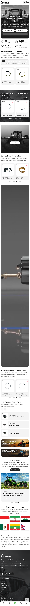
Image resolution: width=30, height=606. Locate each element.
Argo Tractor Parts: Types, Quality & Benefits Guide (14, 494)
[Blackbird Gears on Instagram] (5, 573)
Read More (5, 499)
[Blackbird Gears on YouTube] (9, 573)
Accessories (9, 61)
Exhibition (3, 587)
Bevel (19, 61)
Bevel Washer (13, 63)
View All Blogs (14, 469)
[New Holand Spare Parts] (15, 453)
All (3, 61)
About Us (3, 583)
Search (15, 34)
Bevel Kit (25, 61)
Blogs (2, 592)
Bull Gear (24, 63)
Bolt (19, 63)
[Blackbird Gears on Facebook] (2, 573)
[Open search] (24, 2)
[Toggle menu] (27, 2)
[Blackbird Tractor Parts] (15, 443)
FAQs (2, 589)
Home (2, 581)
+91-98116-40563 (7, 600)
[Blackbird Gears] (5, 2)
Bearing (15, 61)
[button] (10, 118)
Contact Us (4, 594)
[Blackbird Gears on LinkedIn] (12, 573)
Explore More (14, 143)
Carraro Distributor (6, 585)
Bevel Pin (6, 63)
